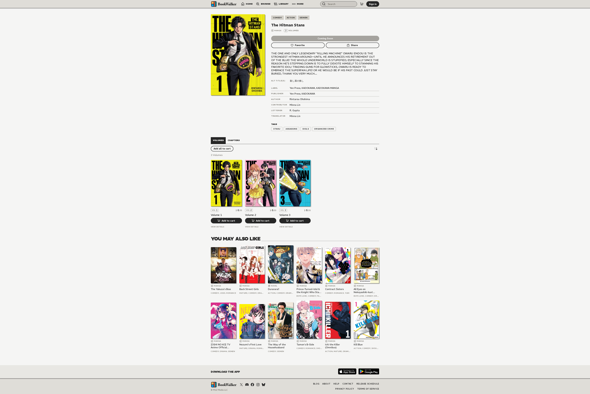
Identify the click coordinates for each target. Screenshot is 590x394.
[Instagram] (258, 384)
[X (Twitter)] (241, 384)
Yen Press (295, 93)
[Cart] (361, 4)
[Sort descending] (375, 148)
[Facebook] (252, 384)
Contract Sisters (334, 289)
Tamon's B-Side (305, 344)
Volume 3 (284, 215)
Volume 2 (250, 215)
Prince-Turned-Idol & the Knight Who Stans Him (309, 291)
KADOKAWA (308, 93)
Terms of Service (368, 389)
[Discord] (247, 384)
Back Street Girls (249, 289)
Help (336, 384)
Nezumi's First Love (250, 344)
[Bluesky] (263, 384)
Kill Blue (358, 344)
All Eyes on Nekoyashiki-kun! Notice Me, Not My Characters (364, 291)
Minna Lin (295, 104)
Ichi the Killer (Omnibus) (332, 346)
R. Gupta (295, 110)
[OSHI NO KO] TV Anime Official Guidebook (220, 346)
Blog (316, 384)
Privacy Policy (344, 389)
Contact (347, 384)
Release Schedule (367, 384)
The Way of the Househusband (277, 346)
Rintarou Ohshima (300, 99)
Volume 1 (216, 215)
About (326, 384)
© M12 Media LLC (219, 390)
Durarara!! (273, 289)
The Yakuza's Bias (221, 289)
